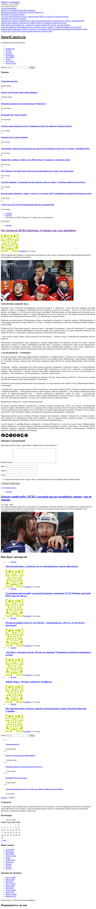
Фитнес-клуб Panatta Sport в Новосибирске (18, 10)
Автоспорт (10, 61)
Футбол (9, 51)
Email (4, 471)
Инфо (8, 858)
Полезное (9, 862)
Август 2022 (11, 884)
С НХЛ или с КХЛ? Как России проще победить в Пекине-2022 (26, 31)
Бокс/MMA (10, 57)
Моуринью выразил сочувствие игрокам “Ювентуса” (22, 12)
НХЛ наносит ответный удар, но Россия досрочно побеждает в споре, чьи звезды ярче (35, 25)
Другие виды (11, 63)
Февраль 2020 (11, 894)
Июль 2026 (10, 880)
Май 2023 (9, 882)
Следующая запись (8, 488)
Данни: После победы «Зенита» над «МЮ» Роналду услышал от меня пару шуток (33, 23)
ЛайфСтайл (10, 49)
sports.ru (4, 798)
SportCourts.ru (13, 37)
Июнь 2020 (10, 886)
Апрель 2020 (11, 890)
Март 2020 (10, 892)
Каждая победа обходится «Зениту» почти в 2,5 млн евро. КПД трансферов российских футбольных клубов (44, 29)
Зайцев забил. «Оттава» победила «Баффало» (29, 681)
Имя (3, 466)
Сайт (3, 475)
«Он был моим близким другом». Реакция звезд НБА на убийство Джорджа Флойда (34, 17)
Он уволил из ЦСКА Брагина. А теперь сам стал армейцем (38, 230)
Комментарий (6, 462)
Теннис (8, 59)
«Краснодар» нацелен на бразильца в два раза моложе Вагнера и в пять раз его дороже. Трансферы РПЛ (42, 21)
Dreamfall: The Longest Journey (13, 14)
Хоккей (9, 53)
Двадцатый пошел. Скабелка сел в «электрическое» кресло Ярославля (42, 566)
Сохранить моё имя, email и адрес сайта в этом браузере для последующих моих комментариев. (42, 479)
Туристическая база (9, 8)
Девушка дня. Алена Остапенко (13, 19)
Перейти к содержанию (10, 2)
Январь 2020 (11, 896)
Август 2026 (11, 877)
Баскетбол (10, 55)
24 (2, 835)
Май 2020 (9, 888)
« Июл (3, 840)
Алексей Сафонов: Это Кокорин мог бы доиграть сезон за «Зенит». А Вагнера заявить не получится (41, 27)
